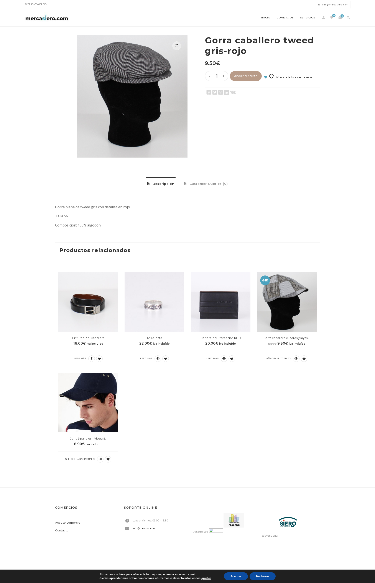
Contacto (62, 530)
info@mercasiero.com (335, 4)
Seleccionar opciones (80, 459)
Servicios (307, 17)
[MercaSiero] (47, 17)
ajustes (206, 578)
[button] (176, 45)
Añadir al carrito (245, 76)
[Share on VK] (233, 92)
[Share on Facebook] (209, 92)
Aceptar (235, 576)
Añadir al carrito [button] (278, 358)
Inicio (265, 17)
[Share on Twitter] (214, 92)
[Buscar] (348, 17)
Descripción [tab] (162, 184)
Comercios (285, 17)
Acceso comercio (36, 4)
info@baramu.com (144, 528)
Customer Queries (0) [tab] (208, 184)
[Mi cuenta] (323, 17)
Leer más (80, 358)
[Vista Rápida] (91, 358)
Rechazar (262, 576)
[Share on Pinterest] (220, 92)
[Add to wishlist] (99, 358)
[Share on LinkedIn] (226, 92)
